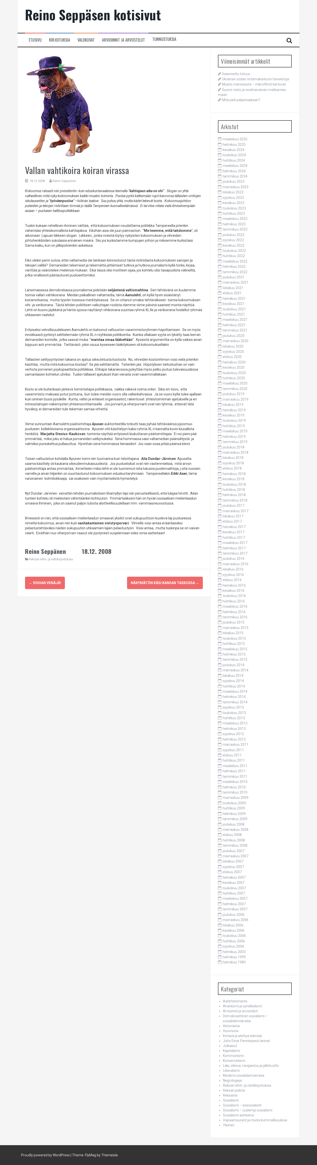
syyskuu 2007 (233, 867)
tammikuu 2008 (235, 845)
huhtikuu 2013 (234, 718)
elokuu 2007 (232, 872)
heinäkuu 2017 (234, 527)
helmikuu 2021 (234, 325)
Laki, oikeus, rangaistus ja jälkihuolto (251, 1066)
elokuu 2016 (232, 580)
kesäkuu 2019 (233, 415)
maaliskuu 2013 (235, 723)
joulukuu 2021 (233, 277)
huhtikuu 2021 (234, 314)
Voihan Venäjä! (45, 583)
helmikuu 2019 (234, 437)
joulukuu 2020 (233, 336)
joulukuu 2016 (233, 559)
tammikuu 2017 (235, 553)
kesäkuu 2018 (233, 479)
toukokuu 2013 (234, 713)
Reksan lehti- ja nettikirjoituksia (51, 559)
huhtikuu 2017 (234, 537)
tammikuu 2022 (235, 272)
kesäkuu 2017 (233, 532)
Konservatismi (234, 1061)
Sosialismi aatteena (238, 1115)
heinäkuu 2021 (234, 298)
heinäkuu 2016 (234, 585)
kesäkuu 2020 (233, 367)
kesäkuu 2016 (233, 591)
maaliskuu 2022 (235, 261)
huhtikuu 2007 (234, 893)
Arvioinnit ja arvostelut (123, 40)
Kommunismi (233, 1056)
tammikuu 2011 (235, 776)
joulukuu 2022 (233, 235)
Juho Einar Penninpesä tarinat (246, 1041)
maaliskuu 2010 (235, 782)
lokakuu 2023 (233, 192)
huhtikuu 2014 (234, 686)
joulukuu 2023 (233, 181)
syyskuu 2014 (233, 681)
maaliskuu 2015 (235, 649)
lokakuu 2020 (233, 346)
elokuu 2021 (232, 293)
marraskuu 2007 (235, 856)
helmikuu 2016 (234, 612)
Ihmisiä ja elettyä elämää (242, 1036)
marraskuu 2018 (235, 452)
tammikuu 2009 (235, 819)
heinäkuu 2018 (234, 474)
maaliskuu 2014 (235, 691)
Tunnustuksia (164, 39)
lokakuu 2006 (233, 925)
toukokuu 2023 (234, 208)
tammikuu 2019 (235, 442)
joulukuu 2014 (233, 665)
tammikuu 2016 (235, 617)
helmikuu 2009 (234, 814)
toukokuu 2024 (234, 155)
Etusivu (35, 40)
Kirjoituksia (59, 40)
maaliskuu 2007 (235, 898)
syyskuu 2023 (233, 198)
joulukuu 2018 (233, 447)
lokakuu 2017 (233, 516)
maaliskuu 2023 (235, 219)
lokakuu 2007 (233, 861)
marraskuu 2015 (235, 628)
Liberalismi (231, 1071)
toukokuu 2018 (234, 484)
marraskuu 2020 (235, 341)
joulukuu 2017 (233, 506)
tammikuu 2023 (235, 229)
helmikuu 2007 (234, 904)
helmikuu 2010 (234, 787)
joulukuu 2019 (233, 394)
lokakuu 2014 (233, 676)
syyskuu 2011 (233, 750)
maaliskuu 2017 (235, 543)
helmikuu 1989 (234, 962)
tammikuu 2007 (235, 909)
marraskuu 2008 (235, 830)
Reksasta (230, 1095)
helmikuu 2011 (234, 771)
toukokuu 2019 (234, 420)
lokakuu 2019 (233, 405)
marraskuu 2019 (235, 399)
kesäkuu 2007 (233, 883)
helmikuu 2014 (234, 697)
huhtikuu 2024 (234, 160)
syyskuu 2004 (233, 946)
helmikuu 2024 (234, 171)
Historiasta (231, 1026)
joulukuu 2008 (233, 824)
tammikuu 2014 (235, 702)
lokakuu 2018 (233, 458)
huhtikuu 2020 (234, 378)
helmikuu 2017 (234, 548)
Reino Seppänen (64, 181)
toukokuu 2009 (234, 803)
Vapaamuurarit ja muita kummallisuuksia (255, 1120)
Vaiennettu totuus (236, 74)
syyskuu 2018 (233, 463)
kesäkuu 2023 (233, 203)
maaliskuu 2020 (235, 383)
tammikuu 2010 (235, 792)
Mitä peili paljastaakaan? (241, 100)
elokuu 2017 (232, 521)
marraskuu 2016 (235, 564)
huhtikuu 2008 (234, 840)
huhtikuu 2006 (234, 941)
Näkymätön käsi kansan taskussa (165, 583)
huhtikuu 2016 (234, 601)
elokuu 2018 (232, 468)
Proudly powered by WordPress (45, 1155)
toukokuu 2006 (234, 936)
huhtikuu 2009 (234, 808)
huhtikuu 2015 (234, 644)
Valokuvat (86, 40)
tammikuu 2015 (235, 659)
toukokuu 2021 (234, 309)
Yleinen (229, 1125)
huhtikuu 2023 (234, 213)
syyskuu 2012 (233, 734)
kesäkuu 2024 (233, 150)
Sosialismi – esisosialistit (242, 1105)
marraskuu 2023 (235, 187)
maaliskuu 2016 (235, 606)
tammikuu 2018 (235, 500)
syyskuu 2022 (233, 240)
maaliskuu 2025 (235, 139)
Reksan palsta (234, 1090)
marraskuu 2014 (235, 670)
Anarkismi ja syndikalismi (242, 1006)
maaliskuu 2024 (235, 166)
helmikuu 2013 (234, 729)
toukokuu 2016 (234, 596)
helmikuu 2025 (234, 145)
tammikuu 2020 (235, 389)
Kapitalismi (231, 1051)
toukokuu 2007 (234, 888)
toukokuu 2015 (234, 638)
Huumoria (230, 1031)
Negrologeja (232, 1080)
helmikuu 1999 (234, 957)
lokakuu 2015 (233, 633)
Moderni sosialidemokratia (243, 1075)
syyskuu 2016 (233, 575)
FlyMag (90, 1155)
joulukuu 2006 (233, 915)
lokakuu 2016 (233, 569)
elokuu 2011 (232, 755)
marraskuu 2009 (235, 798)
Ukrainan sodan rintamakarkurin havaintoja (255, 79)
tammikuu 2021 (235, 330)
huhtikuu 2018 (234, 490)
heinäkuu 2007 (234, 877)
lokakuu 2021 (233, 288)
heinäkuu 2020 (234, 362)
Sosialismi (231, 1100)
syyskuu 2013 (233, 707)
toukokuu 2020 (234, 373)
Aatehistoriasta (235, 1001)
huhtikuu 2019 (234, 426)
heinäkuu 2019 (234, 410)
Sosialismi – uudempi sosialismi (247, 1110)
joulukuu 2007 (233, 851)
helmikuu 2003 (234, 952)
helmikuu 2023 (234, 224)
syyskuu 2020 (233, 352)
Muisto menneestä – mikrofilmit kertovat (254, 84)
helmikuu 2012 (234, 739)
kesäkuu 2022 (233, 245)
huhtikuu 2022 (234, 256)
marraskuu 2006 (235, 920)
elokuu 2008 (232, 835)
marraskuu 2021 (235, 282)
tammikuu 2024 (235, 176)
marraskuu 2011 (235, 745)
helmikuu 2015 (234, 654)
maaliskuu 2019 (235, 431)
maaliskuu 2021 (235, 320)
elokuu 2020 (232, 357)
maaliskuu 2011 (235, 766)
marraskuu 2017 (235, 511)
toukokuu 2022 (234, 251)
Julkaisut (230, 1046)
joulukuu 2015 (233, 622)
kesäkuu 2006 (233, 930)
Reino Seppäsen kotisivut (93, 14)
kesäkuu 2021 (233, 304)
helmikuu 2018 (234, 495)
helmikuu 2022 (234, 267)
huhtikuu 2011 (234, 760)
